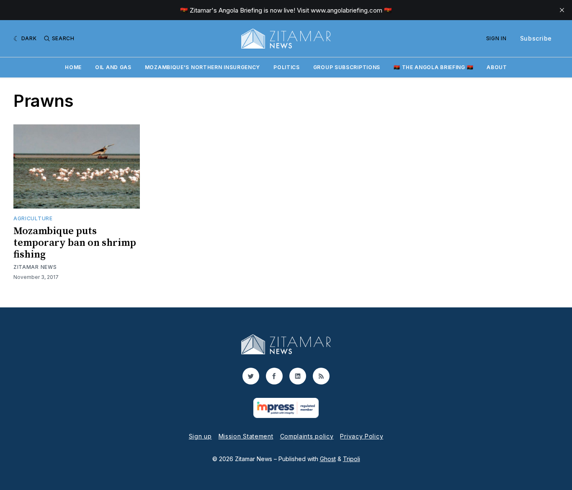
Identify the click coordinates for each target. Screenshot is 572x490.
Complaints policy (307, 436)
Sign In (496, 38)
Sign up (200, 436)
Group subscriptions (346, 67)
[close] (562, 10)
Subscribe (536, 38)
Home (73, 67)
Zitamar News (35, 267)
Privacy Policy (361, 436)
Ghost (328, 458)
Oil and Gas (113, 67)
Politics (286, 67)
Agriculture (33, 218)
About (497, 67)
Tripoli (351, 458)
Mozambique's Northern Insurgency (202, 67)
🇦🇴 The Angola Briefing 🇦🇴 (433, 67)
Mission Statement (246, 436)
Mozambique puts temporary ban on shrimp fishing (74, 243)
